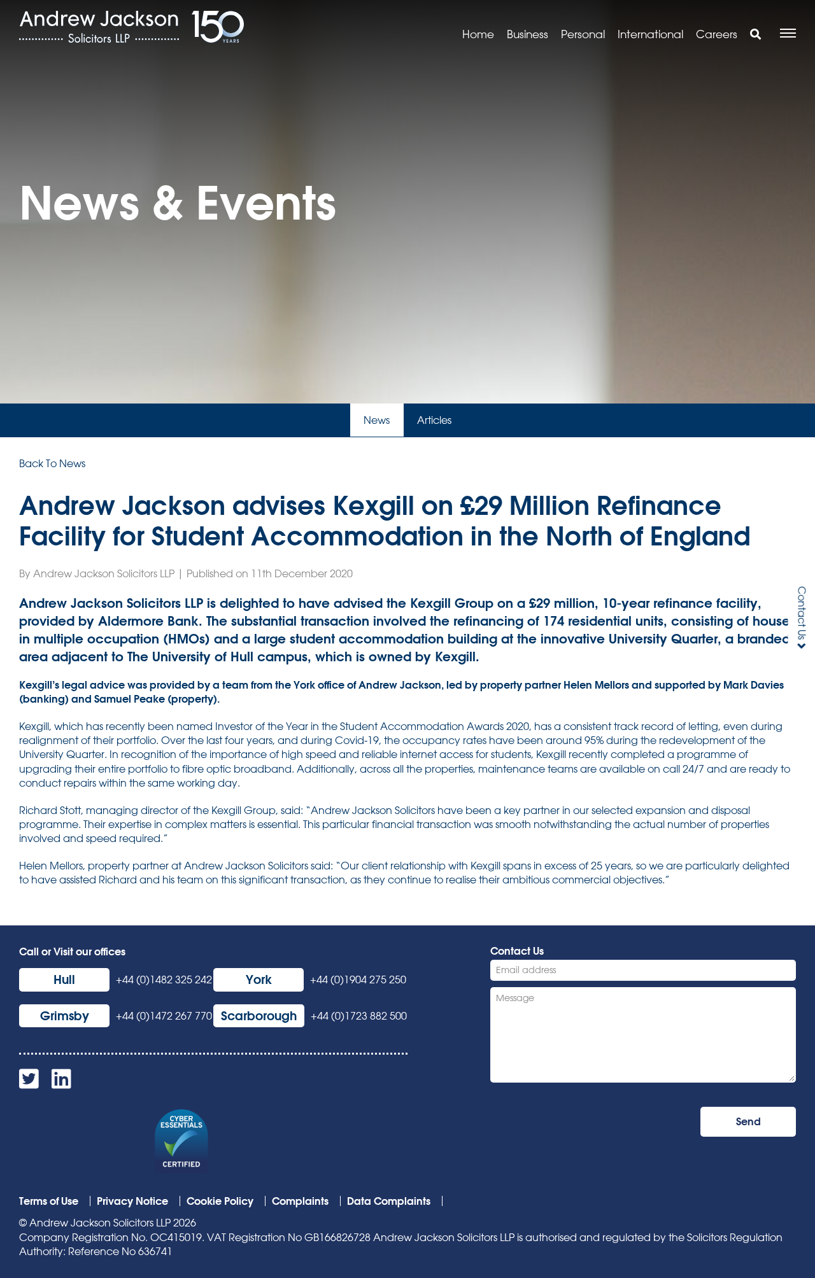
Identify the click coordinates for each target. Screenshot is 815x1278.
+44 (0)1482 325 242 (164, 979)
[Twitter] (29, 1083)
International (650, 34)
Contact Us (801, 613)
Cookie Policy (220, 1200)
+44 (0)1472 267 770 (164, 1015)
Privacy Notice (132, 1200)
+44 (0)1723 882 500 (359, 1015)
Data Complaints (388, 1200)
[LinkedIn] (61, 1083)
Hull (64, 979)
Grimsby (64, 1015)
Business (527, 34)
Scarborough (259, 1015)
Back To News (52, 463)
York (259, 979)
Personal (583, 34)
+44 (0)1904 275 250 (358, 979)
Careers (716, 34)
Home (478, 34)
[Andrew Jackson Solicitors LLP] (99, 27)
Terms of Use (48, 1200)
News (377, 420)
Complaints (300, 1200)
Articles (434, 420)
